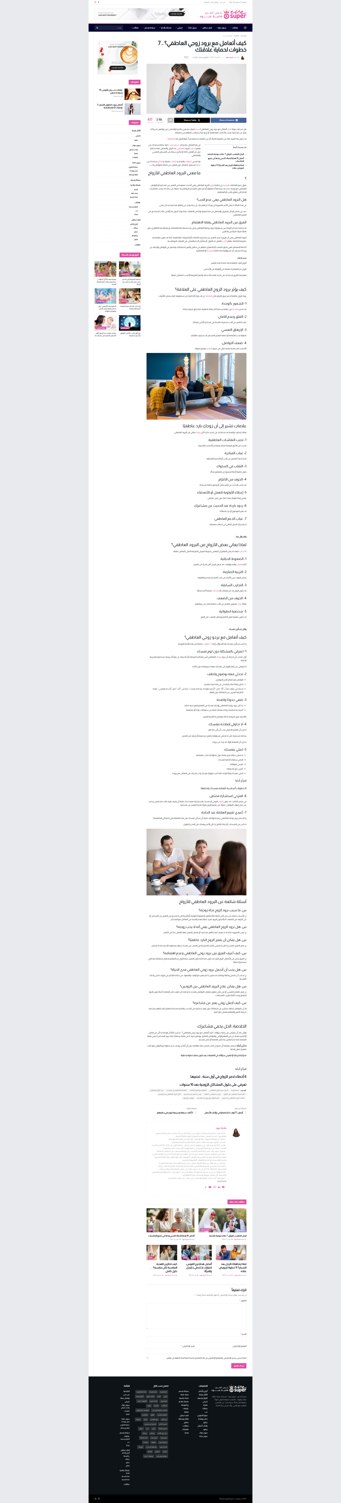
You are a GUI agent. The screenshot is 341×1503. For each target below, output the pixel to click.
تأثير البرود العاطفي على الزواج (234, 1094)
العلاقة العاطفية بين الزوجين (176, 1090)
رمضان (152, 1433)
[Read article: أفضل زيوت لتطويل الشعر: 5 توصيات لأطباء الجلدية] (133, 109)
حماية (198, 165)
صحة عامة (134, 193)
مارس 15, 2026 (174, 1239)
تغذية (136, 189)
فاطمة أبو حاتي (151, 1447)
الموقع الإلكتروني (239, 1346)
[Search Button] (97, 27)
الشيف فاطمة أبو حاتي (159, 1410)
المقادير (144, 1415)
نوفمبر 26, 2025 (116, 111)
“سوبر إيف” (174, 145)
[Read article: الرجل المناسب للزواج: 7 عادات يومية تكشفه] (222, 1220)
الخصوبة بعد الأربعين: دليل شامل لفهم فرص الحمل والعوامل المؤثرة (107, 308)
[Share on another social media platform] (170, 120)
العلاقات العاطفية (143, 1410)
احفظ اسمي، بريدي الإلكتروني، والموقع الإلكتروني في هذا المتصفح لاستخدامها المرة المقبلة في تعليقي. (206, 1358)
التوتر (149, 1405)
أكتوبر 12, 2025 (215, 57)
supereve (235, 1090)
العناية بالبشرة (162, 1415)
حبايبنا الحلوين (133, 167)
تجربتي (179, 28)
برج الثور (164, 1419)
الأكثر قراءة (136, 130)
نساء (197, 129)
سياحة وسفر (149, 28)
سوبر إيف (164, 1438)
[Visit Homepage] (219, 14)
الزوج (212, 185)
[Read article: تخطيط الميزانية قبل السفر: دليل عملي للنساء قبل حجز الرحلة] (130, 269)
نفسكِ (235, 309)
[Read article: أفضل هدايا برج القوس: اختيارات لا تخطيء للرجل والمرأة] (196, 1252)
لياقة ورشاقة (133, 175)
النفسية (210, 250)
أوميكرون (164, 1401)
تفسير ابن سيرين (150, 1424)
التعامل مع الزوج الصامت (198, 1090)
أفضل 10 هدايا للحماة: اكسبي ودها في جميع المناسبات (171, 1236)
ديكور (136, 232)
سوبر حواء (222, 28)
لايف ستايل (207, 28)
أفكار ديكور (150, 1396)
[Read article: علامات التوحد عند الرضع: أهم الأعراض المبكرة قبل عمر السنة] (105, 323)
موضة (150, 1451)
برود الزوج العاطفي (156, 1090)
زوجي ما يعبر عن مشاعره (192, 1094)
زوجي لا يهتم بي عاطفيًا (212, 1094)
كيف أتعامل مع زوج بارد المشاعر (208, 1098)
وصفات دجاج (148, 1456)
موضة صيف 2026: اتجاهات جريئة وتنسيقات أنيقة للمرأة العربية (106, 281)
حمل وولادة (134, 171)
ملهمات (135, 157)
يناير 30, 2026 (117, 96)
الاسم (243, 1334)
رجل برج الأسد (162, 1433)
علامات (174, 161)
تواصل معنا (214, 2)
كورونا (141, 1447)
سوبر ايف (154, 1438)
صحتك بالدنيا (166, 28)
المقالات (206, 2)
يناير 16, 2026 (192, 1275)
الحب (151, 165)
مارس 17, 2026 (226, 1239)
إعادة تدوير (153, 1401)
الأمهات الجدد (142, 1401)
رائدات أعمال (133, 150)
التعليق (242, 1300)
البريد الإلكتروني (187, 1346)
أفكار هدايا (139, 1396)
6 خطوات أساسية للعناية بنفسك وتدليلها (223, 788)
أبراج (165, 1396)
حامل (153, 1428)
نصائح (160, 161)
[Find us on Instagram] (95, 2)
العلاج (220, 801)
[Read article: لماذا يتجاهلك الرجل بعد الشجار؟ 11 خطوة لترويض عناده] (231, 1252)
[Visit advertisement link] (141, 14)
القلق (152, 1415)
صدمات (215, 590)
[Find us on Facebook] (98, 2)
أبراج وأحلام (134, 224)
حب (219, 1257)
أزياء (159, 1396)
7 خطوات (207, 644)
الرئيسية (243, 36)
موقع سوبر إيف (188, 1098)
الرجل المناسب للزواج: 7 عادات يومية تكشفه (226, 154)
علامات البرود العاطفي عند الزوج (233, 1098)
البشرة (156, 1405)
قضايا (136, 153)
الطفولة (171, 139)
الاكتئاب (164, 1405)
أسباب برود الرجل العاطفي (219, 1090)
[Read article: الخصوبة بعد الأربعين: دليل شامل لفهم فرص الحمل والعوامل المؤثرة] (105, 296)
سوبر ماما (192, 28)
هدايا (150, 1229)
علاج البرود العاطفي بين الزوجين (169, 1094)
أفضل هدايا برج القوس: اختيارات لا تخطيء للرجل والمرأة (199, 1267)
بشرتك (138, 1419)
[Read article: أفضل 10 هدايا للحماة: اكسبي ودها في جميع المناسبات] (170, 1220)
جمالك (135, 228)
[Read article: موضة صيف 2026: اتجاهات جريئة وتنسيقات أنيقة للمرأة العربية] (105, 269)
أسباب (193, 148)
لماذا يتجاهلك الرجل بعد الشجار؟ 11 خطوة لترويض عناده (232, 1267)
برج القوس (154, 1419)
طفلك (153, 1442)
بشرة (145, 1419)
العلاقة (209, 296)
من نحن (222, 2)
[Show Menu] (245, 28)
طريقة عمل (163, 1442)
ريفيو (136, 140)
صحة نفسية (134, 197)
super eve (153, 1392)
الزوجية (226, 185)
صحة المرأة (143, 1438)
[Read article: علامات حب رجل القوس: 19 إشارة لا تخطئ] (133, 94)
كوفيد (165, 1451)
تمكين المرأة (163, 1428)
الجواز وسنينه (227, 36)
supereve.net (141, 1392)
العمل (239, 564)
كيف (229, 129)
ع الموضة (135, 236)
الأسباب (242, 551)
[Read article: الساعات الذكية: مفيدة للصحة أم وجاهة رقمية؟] (130, 296)
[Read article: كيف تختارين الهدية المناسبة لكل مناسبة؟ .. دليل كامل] (162, 1252)
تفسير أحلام (163, 1424)
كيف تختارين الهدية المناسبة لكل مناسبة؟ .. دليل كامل (164, 1267)
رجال (239, 604)
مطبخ (136, 239)
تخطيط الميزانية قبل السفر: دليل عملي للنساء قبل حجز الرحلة (131, 281)
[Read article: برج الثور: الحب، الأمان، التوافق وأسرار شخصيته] (130, 323)
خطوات (188, 161)
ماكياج (157, 1451)
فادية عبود (229, 57)
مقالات (135, 28)
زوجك (198, 432)
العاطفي (180, 148)
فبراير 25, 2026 (157, 1275)
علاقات (235, 28)
